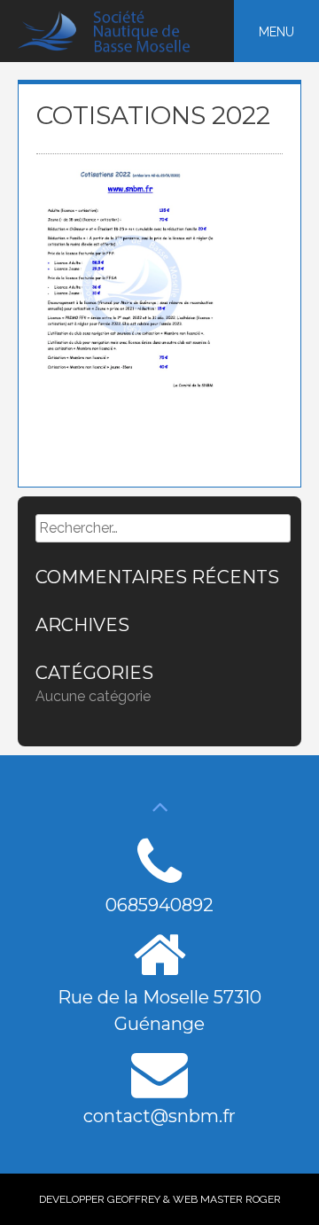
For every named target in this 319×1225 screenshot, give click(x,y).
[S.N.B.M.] (114, 48)
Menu (276, 32)
